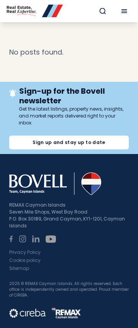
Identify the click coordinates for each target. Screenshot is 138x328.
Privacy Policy (25, 252)
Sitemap (19, 268)
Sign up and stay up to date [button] (69, 142)
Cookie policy (25, 260)
